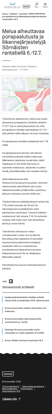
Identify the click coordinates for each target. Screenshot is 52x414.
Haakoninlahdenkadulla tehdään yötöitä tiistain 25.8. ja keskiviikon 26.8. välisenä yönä (27, 299)
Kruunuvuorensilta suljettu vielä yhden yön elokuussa (25, 310)
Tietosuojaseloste (10, 387)
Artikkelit (13, 14)
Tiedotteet (23, 14)
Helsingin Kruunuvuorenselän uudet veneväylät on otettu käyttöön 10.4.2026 (24, 331)
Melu (14, 67)
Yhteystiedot (27, 389)
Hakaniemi (7, 67)
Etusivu (5, 14)
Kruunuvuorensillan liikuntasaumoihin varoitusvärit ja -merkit (23, 320)
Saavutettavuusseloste (33, 387)
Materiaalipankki (9, 389)
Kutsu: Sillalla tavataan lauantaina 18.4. (24, 341)
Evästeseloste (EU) (11, 391)
